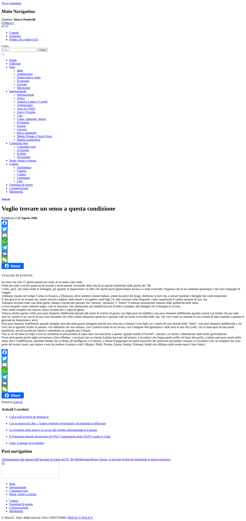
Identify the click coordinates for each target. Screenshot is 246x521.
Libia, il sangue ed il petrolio (26, 443)
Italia (12, 67)
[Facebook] (123, 223)
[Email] (123, 235)
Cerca (5, 46)
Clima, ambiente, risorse (31, 119)
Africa (21, 98)
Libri (20, 181)
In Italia (21, 153)
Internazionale (17, 91)
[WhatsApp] (123, 241)
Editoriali (14, 63)
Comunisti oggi (18, 143)
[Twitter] (123, 229)
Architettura (24, 167)
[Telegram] (123, 247)
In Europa (23, 150)
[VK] (123, 254)
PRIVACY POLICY (80, 517)
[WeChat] (123, 260)
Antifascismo (25, 74)
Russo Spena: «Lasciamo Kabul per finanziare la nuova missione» (131, 459)
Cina (20, 115)
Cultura (13, 164)
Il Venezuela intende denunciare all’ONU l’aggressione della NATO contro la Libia (59, 436)
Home (13, 60)
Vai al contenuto (11, 3)
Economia (23, 81)
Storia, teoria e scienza (22, 160)
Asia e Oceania (26, 112)
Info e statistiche (27, 132)
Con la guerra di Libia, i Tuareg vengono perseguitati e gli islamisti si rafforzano (57, 423)
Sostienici (15, 36)
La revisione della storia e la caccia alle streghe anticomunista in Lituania (53, 430)
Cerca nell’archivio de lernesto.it (28, 416)
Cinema (21, 171)
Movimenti (23, 87)
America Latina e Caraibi (32, 101)
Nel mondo (24, 157)
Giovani (22, 84)
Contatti (14, 32)
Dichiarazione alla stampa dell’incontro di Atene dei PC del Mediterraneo (46, 459)
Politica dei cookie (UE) (23, 39)
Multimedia (16, 191)
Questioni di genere (21, 184)
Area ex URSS (26, 108)
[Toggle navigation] (3, 54)
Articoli (6, 199)
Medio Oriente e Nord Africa (34, 136)
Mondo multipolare (28, 139)
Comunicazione (18, 188)
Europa (21, 126)
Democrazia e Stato (29, 77)
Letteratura (23, 177)
